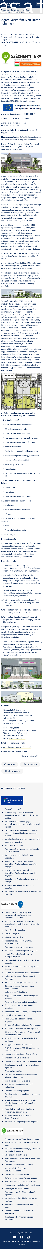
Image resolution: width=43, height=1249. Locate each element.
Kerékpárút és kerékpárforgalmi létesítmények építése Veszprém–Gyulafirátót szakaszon (18, 915)
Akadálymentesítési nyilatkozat (30, 1241)
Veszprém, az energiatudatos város (19, 947)
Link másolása (30, 764)
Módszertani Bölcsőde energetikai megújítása (23, 1012)
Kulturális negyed (12, 934)
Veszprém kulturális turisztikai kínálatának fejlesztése (22, 961)
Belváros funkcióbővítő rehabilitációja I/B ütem (21, 1143)
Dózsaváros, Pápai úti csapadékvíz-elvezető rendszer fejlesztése (22, 1033)
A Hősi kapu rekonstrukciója (16, 1155)
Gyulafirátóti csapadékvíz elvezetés (19, 1164)
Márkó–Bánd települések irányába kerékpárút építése (19, 955)
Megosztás (11, 764)
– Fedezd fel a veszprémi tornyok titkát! (21, 982)
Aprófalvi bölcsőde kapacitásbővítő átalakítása (19, 1085)
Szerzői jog (15, 1241)
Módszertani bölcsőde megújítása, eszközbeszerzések (18, 942)
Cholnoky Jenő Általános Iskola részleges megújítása (21, 880)
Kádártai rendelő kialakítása (16, 992)
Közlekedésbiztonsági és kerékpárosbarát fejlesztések (22, 1066)
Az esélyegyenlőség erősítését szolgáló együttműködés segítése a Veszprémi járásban (20, 1103)
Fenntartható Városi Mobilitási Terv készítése (23, 1061)
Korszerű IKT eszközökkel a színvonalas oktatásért (21, 1199)
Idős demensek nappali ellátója (17, 1081)
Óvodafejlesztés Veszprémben (17, 1188)
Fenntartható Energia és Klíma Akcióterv (21, 1054)
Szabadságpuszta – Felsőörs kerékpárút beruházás (21, 1039)
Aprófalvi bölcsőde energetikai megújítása (21, 950)
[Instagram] (28, 1237)
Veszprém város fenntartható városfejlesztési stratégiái (23, 892)
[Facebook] (21, 1237)
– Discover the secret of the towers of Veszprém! (20, 977)
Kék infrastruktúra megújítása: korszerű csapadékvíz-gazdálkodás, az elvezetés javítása (21, 833)
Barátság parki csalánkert (15, 930)
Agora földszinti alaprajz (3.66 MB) (17, 747)
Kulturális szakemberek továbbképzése (21, 1178)
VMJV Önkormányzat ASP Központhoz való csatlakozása (22, 1049)
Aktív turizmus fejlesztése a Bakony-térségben (19, 886)
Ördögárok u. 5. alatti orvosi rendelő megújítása (19, 1006)
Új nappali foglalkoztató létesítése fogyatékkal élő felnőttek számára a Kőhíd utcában (22, 815)
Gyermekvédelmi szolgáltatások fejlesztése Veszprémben (22, 1159)
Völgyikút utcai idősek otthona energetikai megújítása (21, 997)
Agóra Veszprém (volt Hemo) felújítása (20, 1181)
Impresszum (21, 1244)
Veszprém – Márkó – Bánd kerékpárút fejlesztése (20, 1193)
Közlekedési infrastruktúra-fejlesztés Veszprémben (20, 1218)
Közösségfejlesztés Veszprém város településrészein (19, 987)
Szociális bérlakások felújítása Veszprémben (23, 1025)
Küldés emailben (12, 771)
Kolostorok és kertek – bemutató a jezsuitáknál (19, 1212)
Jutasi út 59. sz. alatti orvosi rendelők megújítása (20, 1020)
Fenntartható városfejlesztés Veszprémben (22, 1185)
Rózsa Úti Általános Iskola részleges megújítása (19, 856)
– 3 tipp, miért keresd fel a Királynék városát (22, 973)
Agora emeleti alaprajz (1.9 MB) (16, 752)
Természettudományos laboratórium (19, 1174)
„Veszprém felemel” (13, 809)
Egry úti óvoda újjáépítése (15, 1015)
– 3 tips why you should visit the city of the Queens (21, 967)
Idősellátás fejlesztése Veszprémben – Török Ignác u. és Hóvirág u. (23, 840)
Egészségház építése (13, 1071)
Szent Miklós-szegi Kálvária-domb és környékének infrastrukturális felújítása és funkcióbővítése (22, 924)
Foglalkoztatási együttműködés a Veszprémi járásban (22, 1095)
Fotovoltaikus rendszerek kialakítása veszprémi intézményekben (19, 1110)
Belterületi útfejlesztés (14, 845)
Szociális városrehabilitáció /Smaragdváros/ (22, 1139)
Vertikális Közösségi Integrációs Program (21, 1121)
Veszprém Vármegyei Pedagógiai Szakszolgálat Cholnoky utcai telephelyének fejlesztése (22, 824)
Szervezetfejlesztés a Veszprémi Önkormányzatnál (18, 1116)
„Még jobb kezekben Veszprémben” (19, 1044)
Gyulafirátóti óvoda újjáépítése (17, 1090)
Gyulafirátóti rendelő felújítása (17, 1058)
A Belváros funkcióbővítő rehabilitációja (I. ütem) (21, 1205)
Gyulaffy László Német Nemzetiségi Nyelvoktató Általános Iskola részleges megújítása (20, 864)
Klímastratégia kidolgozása (15, 937)
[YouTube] (14, 1237)
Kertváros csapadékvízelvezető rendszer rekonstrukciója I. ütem (21, 1076)
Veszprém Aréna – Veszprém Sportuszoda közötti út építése (22, 850)
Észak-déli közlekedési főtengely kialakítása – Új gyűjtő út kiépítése (22, 1150)
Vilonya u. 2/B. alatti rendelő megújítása (21, 1002)
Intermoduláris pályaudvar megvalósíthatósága (15, 1169)
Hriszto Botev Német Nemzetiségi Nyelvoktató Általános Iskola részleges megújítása (20, 873)
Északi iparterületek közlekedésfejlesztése (22, 1028)
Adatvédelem (7, 1241)
